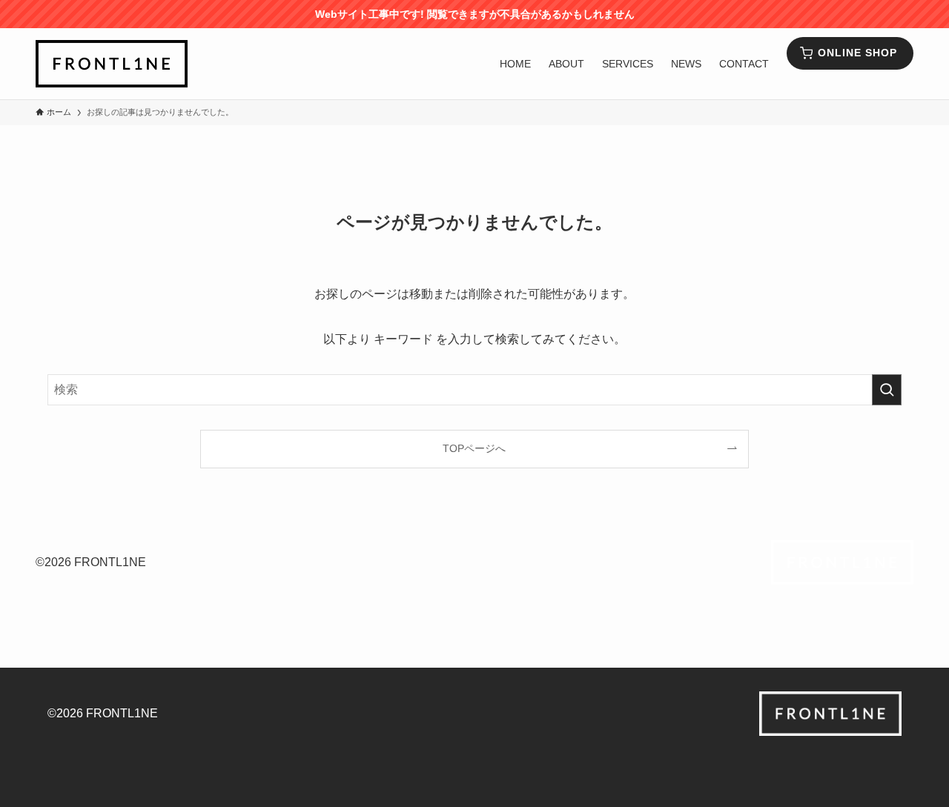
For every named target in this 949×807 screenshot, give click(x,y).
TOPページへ (474, 448)
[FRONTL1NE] (112, 63)
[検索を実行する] (887, 389)
